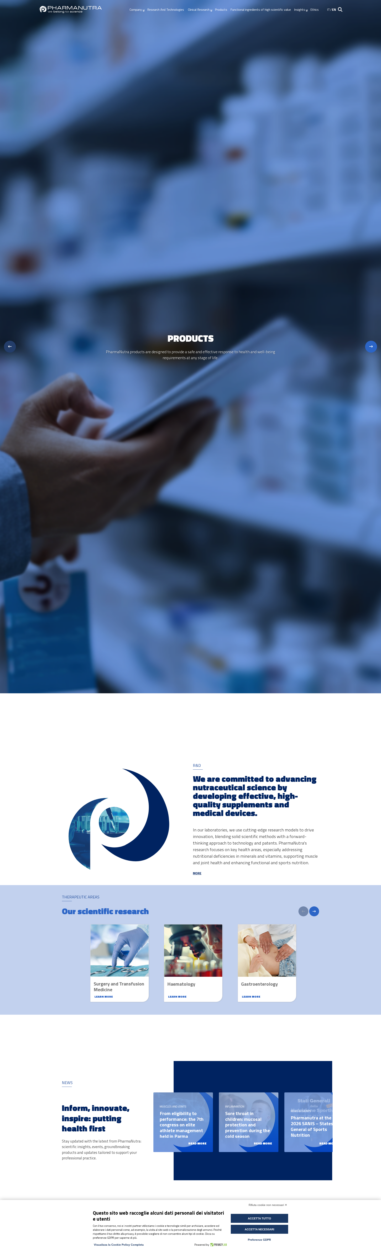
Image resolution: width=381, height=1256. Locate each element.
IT (328, 9)
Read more (197, 1143)
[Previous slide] (10, 347)
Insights (299, 9)
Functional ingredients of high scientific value (260, 9)
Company (136, 9)
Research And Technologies (166, 9)
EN (334, 9)
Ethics (314, 9)
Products (221, 9)
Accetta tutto (259, 1218)
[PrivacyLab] (218, 1245)
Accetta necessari (259, 1229)
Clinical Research (199, 9)
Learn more (103, 996)
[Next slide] (371, 347)
